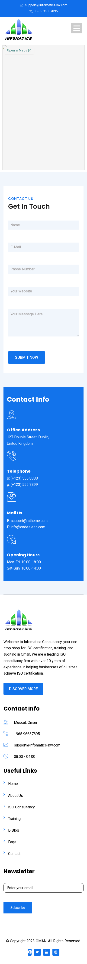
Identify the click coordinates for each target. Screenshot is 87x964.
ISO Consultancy (21, 807)
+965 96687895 (46, 11)
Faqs (12, 842)
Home (13, 783)
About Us (15, 795)
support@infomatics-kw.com (46, 5)
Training (14, 819)
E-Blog (13, 830)
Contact (14, 854)
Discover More (23, 689)
